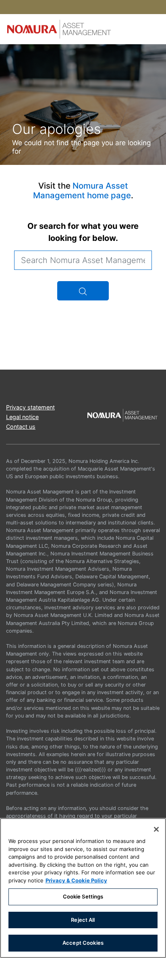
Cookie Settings (83, 896)
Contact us (20, 426)
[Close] (156, 829)
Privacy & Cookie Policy (76, 880)
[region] (83, 888)
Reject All (83, 920)
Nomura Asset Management (82, 190)
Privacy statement (30, 407)
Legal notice (22, 416)
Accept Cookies (83, 942)
